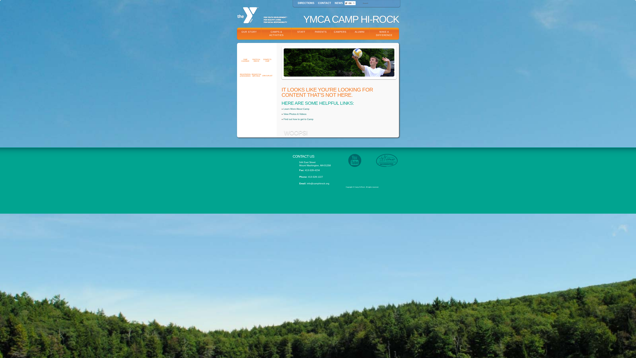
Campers (340, 31)
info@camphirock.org (318, 183)
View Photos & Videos (295, 114)
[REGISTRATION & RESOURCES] (245, 69)
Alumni (360, 31)
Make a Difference (384, 33)
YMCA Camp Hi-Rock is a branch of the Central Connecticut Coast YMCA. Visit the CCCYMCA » (370, 174)
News (339, 3)
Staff (301, 31)
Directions (306, 3)
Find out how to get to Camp (298, 119)
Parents (321, 31)
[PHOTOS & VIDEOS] (256, 54)
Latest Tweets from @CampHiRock (262, 159)
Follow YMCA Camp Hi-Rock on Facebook (262, 175)
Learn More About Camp (296, 109)
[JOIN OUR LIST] (267, 70)
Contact (324, 3)
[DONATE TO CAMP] (267, 54)
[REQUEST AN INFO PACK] (256, 69)
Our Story (249, 31)
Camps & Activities (276, 33)
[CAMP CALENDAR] (245, 54)
